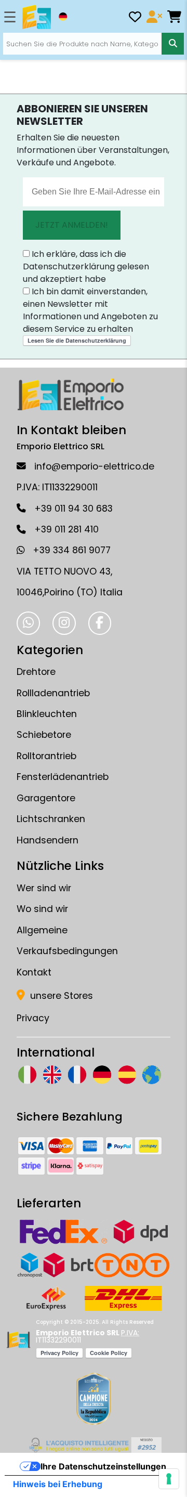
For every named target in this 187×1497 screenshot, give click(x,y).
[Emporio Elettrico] (36, 17)
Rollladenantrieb (53, 693)
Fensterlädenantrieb (63, 777)
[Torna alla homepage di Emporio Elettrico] (18, 1340)
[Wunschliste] (135, 18)
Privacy (33, 1018)
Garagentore (46, 798)
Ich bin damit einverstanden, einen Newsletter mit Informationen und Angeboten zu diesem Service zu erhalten (90, 310)
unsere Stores (60, 996)
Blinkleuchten (47, 714)
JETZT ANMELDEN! (71, 225)
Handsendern (47, 840)
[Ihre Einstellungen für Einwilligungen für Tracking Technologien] (169, 1479)
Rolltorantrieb (46, 756)
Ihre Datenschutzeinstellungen (103, 1466)
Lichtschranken (51, 819)
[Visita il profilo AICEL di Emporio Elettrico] (93, 1445)
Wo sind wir (42, 909)
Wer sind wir (44, 888)
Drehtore (36, 672)
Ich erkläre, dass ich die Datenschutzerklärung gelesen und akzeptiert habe (86, 266)
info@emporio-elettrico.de (94, 466)
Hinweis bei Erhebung (57, 1484)
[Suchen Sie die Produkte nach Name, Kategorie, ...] (172, 44)
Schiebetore (44, 734)
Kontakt (34, 972)
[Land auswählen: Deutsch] (63, 16)
